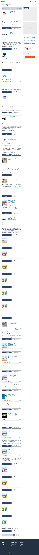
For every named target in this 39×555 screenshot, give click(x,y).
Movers (9, 13)
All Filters (4, 8)
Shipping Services (16, 202)
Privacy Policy (9, 552)
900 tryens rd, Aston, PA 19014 (7, 205)
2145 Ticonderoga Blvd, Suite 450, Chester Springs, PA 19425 (12, 184)
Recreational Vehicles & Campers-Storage (29, 44)
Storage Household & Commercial (15, 181)
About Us (3, 544)
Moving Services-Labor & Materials (15, 33)
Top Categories (22, 545)
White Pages (13, 545)
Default (20, 8)
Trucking (11, 415)
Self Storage (12, 202)
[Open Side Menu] (37, 1)
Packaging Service (12, 376)
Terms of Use (28, 552)
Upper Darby (6, 4)
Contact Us (3, 545)
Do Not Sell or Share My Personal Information (18, 552)
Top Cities (21, 544)
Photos (20, 39)
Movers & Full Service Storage (14, 13)
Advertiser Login (13, 544)
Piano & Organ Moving (27, 42)
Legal (31, 552)
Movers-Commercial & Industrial (14, 75)
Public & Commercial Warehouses (29, 40)
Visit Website (17, 28)
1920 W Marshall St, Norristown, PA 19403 (9, 222)
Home (2, 4)
